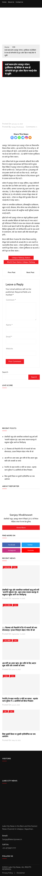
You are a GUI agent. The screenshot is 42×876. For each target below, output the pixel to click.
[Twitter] (15, 137)
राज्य (15, 567)
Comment (11, 300)
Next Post (30, 272)
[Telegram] (22, 137)
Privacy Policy (7, 873)
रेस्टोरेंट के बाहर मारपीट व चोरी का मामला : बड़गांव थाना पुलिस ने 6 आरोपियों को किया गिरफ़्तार (20, 468)
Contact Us (19, 2)
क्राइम (6, 676)
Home (4, 2)
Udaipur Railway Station (21, 258)
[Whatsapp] (19, 137)
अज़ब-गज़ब (7, 567)
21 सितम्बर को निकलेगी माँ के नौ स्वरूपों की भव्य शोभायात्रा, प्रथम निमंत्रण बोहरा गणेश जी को (20, 450)
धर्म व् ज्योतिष (7, 605)
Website (9, 348)
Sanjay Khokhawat (18, 127)
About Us (11, 2)
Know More (21, 527)
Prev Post (11, 272)
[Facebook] (12, 137)
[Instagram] (26, 137)
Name (9, 325)
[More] (30, 137)
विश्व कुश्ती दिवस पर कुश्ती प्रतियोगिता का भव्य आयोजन (19, 477)
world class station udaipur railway (21, 262)
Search (5, 372)
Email (9, 336)
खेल (5, 711)
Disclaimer (21, 873)
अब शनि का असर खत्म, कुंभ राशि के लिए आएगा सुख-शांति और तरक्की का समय (21, 459)
